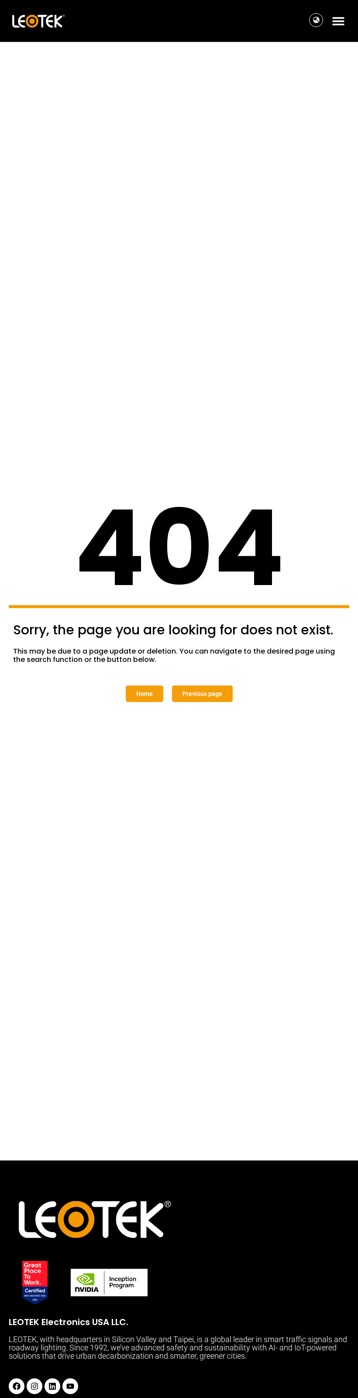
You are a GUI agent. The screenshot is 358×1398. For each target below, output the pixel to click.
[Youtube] (70, 1386)
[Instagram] (34, 1386)
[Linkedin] (52, 1386)
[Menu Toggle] (338, 21)
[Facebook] (16, 1386)
